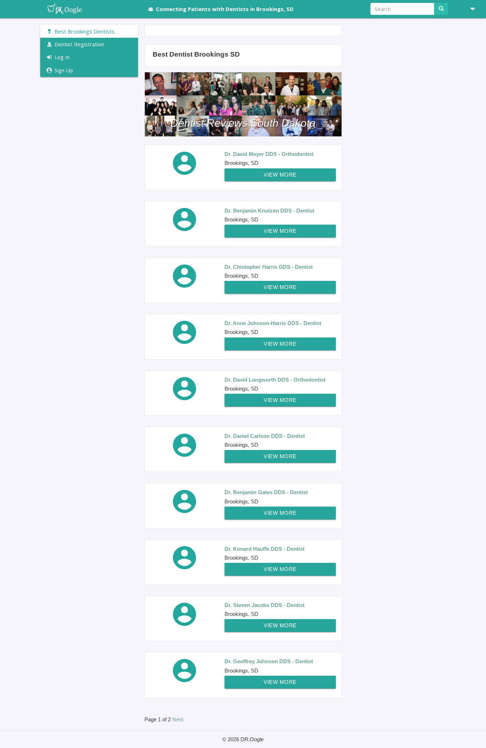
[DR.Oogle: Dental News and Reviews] (89, 9)
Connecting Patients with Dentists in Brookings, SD (225, 8)
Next (177, 719)
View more (280, 175)
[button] (470, 9)
